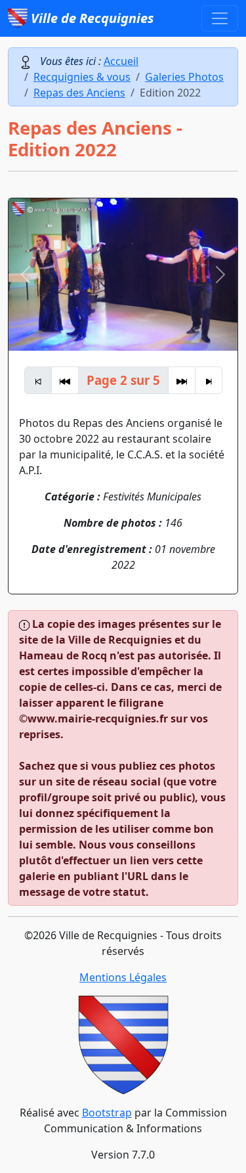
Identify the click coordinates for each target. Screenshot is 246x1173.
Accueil (121, 61)
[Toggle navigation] (219, 18)
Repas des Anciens (79, 92)
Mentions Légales (123, 977)
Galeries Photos (184, 77)
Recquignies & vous (82, 77)
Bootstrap (107, 1112)
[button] (26, 274)
